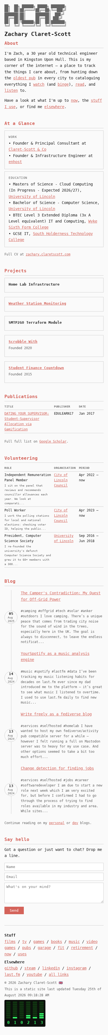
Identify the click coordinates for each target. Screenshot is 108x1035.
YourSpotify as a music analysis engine (55, 656)
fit (61, 947)
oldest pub (24, 78)
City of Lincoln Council (61, 480)
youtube (34, 974)
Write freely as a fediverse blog (56, 714)
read (79, 84)
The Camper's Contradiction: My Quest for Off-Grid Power (61, 596)
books (56, 941)
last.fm (12, 974)
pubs (26, 947)
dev (75, 823)
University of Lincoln (32, 196)
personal (57, 823)
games (38, 941)
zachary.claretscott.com (48, 254)
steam (29, 968)
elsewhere (54, 106)
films (10, 941)
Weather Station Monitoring (37, 303)
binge (63, 84)
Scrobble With (23, 341)
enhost (15, 162)
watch (38, 84)
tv (24, 941)
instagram (76, 968)
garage (44, 947)
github (11, 968)
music (74, 941)
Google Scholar (52, 441)
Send (14, 910)
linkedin (51, 968)
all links (59, 974)
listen (11, 90)
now (74, 100)
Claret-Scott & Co (27, 149)
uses (22, 954)
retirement (82, 947)
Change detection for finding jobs (57, 768)
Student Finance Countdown (36, 368)
